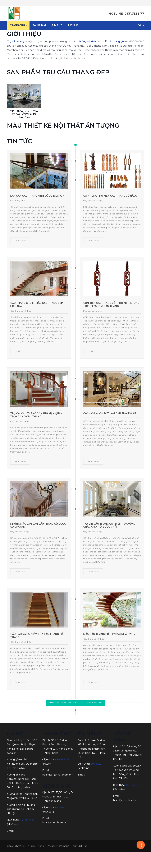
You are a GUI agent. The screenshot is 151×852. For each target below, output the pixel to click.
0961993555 (62, 759)
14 (87, 702)
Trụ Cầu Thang (35, 846)
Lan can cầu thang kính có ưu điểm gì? (37, 195)
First (64, 702)
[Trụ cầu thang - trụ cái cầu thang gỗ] (14, 13)
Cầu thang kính (17, 200)
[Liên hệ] (141, 845)
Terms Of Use (79, 846)
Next (94, 702)
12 (80, 702)
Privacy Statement (58, 846)
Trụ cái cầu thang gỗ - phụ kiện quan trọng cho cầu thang (36, 415)
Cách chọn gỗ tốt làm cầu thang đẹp (109, 413)
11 (77, 702)
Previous (72, 702)
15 (90, 702)
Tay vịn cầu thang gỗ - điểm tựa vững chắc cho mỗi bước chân (109, 525)
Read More (20, 240)
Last (100, 702)
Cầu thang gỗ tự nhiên (20, 311)
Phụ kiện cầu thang (92, 200)
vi (139, 25)
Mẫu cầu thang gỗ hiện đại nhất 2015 (109, 634)
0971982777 (27, 820)
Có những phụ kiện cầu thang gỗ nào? (110, 195)
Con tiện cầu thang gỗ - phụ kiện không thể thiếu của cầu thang (111, 304)
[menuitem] (18, 25)
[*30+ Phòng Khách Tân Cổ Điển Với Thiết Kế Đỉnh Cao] (24, 96)
